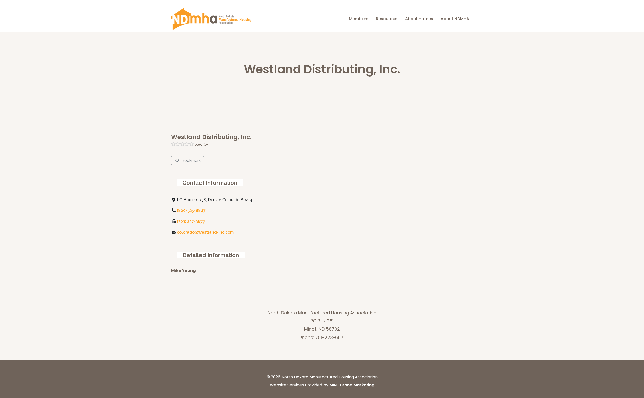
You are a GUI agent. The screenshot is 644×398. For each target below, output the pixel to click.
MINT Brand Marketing (351, 385)
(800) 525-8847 (191, 210)
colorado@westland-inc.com (205, 232)
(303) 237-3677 (191, 221)
